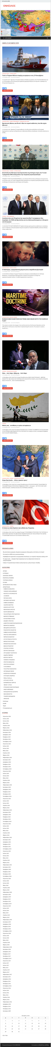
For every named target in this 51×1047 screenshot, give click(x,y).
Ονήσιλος (18, 77)
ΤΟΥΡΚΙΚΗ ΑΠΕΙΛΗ (13, 73)
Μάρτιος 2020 (6, 890)
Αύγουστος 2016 (7, 988)
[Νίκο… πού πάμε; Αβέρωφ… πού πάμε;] (25, 355)
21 (45, 1026)
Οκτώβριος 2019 (7, 901)
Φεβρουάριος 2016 (7, 1001)
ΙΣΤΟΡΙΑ (5, 582)
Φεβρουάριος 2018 (7, 947)
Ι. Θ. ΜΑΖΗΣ (6, 595)
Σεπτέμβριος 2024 (7, 769)
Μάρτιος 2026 (6, 727)
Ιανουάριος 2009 (7, 1011)
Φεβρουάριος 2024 (7, 785)
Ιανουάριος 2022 (7, 839)
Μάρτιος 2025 (6, 755)
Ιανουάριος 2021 (7, 867)
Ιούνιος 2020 (6, 883)
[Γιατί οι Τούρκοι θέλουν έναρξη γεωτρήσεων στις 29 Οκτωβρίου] (25, 59)
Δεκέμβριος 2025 (7, 734)
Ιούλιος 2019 (6, 908)
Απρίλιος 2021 (6, 860)
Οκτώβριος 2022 (7, 819)
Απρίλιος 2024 (6, 780)
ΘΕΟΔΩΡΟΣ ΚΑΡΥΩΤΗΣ (10, 627)
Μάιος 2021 (5, 858)
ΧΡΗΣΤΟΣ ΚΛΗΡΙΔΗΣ (9, 664)
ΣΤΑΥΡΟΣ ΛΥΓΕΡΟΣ (13, 267)
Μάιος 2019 (5, 912)
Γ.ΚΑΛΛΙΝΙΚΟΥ (7, 666)
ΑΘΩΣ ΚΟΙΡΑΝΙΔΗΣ (8, 689)
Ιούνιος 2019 (6, 910)
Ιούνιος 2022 (6, 828)
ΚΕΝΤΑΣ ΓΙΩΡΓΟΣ (8, 657)
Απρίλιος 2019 (6, 915)
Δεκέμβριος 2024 (7, 762)
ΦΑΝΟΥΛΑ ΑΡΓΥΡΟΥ (9, 607)
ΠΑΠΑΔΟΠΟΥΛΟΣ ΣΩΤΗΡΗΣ (12, 371)
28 (45, 1028)
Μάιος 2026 (5, 723)
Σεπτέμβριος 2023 (7, 796)
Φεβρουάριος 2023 (7, 810)
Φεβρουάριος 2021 (7, 864)
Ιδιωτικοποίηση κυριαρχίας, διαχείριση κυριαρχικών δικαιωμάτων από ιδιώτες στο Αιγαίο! (23, 552)
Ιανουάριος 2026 (7, 732)
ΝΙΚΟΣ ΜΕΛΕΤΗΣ (8, 694)
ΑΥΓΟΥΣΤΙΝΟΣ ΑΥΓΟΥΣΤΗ (10, 639)
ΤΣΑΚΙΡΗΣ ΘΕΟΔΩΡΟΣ (9, 696)
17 (18, 1026)
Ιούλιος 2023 (6, 800)
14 (45, 1023)
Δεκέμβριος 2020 (7, 869)
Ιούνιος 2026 (6, 721)
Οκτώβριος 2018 (7, 928)
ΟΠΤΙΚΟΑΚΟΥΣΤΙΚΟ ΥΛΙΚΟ (24, 121)
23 (12, 1028)
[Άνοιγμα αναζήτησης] (47, 38)
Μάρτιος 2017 (6, 972)
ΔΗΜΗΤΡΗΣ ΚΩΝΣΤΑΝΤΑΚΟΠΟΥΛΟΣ (13, 623)
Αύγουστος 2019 (7, 906)
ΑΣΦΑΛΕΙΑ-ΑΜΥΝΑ (5, 73)
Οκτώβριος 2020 (7, 874)
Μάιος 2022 (5, 830)
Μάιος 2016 (5, 995)
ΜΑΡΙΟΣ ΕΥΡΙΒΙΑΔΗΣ (9, 616)
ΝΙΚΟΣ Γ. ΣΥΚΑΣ (8, 684)
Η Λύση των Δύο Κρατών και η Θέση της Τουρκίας (18, 528)
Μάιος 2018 (5, 940)
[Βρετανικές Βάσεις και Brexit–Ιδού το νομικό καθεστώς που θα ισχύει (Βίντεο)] (25, 107)
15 (5, 1026)
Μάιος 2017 (5, 967)
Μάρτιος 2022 (6, 835)
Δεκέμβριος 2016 (7, 979)
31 (18, 1031)
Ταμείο (4, 705)
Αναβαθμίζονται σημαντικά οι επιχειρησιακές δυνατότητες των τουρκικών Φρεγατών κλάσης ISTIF (25, 556)
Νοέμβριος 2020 (7, 871)
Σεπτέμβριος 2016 (7, 985)
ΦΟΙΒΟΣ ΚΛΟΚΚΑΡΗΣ (9, 589)
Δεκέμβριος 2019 (7, 896)
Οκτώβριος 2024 (7, 766)
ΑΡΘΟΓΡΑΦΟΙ (6, 587)
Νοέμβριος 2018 (7, 926)
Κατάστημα (5, 701)
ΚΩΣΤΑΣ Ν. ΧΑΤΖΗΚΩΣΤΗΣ (10, 593)
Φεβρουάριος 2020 (7, 892)
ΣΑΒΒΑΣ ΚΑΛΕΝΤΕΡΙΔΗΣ (10, 632)
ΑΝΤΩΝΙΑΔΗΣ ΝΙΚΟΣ (9, 671)
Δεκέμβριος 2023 (7, 789)
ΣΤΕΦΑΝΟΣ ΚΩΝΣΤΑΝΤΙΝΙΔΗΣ (11, 687)
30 (12, 1031)
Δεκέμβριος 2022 (7, 814)
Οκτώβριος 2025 (7, 739)
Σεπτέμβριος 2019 (7, 903)
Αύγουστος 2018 (7, 933)
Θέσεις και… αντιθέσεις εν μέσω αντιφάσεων (16, 425)
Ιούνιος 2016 (6, 992)
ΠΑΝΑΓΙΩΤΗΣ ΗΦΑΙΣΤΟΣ (10, 630)
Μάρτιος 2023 (6, 807)
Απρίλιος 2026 (6, 725)
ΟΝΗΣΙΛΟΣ (9, 5)
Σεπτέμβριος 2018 (7, 931)
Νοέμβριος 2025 (7, 737)
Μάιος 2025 (5, 750)
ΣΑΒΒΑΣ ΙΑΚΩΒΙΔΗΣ (9, 602)
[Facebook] (3, 87)
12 (32, 1023)
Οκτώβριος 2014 (7, 1008)
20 (38, 1026)
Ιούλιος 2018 (6, 935)
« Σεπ (3, 1035)
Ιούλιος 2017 (6, 963)
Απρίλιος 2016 (6, 997)
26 (32, 1028)
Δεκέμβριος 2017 (7, 951)
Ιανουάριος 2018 (7, 949)
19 (32, 1026)
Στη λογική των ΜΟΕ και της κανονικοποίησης (13, 554)
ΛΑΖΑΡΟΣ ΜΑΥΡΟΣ (8, 605)
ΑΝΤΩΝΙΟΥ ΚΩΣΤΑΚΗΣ (9, 600)
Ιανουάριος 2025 (7, 759)
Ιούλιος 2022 (6, 826)
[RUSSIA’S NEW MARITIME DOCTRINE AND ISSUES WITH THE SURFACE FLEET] (25, 302)
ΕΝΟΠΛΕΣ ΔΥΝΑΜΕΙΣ (13, 317)
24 (18, 1028)
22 (5, 1028)
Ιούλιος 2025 (6, 746)
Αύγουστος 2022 (7, 823)
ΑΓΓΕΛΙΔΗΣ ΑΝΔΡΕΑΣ (9, 675)
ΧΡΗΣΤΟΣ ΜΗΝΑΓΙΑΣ (9, 662)
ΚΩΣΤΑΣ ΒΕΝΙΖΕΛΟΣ (10, 216)
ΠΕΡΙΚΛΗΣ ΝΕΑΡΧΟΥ (9, 637)
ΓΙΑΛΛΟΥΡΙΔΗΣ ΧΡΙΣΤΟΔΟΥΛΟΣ (12, 614)
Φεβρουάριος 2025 (7, 757)
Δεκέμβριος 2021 (7, 842)
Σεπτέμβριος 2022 (7, 821)
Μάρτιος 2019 (6, 917)
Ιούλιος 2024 (6, 773)
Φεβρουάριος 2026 (7, 730)
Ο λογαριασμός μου (7, 708)
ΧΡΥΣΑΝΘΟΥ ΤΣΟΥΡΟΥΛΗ (10, 653)
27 (38, 1028)
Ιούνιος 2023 (6, 803)
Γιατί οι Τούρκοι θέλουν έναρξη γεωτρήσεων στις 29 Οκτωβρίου (22, 75)
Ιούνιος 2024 (6, 775)
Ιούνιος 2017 (6, 965)
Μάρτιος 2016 (6, 999)
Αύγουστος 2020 (7, 878)
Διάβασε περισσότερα (7, 90)
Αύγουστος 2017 (7, 960)
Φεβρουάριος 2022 (7, 837)
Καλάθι (4, 703)
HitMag (47, 1045)
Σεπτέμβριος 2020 (7, 876)
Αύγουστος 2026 (7, 716)
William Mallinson (8, 678)
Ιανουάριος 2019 (7, 922)
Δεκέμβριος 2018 (7, 924)
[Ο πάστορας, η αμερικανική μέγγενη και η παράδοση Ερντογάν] (25, 253)
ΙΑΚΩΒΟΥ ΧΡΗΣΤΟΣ (9, 621)
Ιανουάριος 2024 (7, 787)
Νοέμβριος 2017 (7, 954)
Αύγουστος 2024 (7, 771)
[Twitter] (6, 87)
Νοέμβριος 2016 (7, 981)
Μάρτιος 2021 (6, 862)
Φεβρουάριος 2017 (7, 974)
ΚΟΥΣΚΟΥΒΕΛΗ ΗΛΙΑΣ (9, 618)
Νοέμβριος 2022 (7, 816)
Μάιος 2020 (5, 885)
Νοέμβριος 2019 (7, 899)
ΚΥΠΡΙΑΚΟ (11, 170)
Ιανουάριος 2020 (7, 894)
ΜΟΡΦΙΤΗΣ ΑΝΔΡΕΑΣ (9, 625)
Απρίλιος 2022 (6, 832)
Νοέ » (6, 1035)
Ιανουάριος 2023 (7, 812)
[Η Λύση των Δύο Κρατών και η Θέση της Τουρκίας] (25, 512)
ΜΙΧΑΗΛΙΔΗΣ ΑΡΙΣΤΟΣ (9, 609)
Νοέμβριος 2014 (7, 1006)
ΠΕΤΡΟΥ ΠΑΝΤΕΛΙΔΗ (9, 650)
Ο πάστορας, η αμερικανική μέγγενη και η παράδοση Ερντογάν (22, 269)
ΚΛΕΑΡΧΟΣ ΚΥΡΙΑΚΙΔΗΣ (10, 673)
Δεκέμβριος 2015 (7, 1004)
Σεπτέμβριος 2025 (7, 741)
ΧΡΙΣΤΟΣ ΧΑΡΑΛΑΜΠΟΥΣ (10, 634)
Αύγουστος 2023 (7, 798)
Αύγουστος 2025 (7, 743)
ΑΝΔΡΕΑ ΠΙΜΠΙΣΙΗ (8, 655)
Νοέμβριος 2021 (7, 844)
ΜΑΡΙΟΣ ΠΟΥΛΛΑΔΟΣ (9, 641)
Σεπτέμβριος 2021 (7, 848)
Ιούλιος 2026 (6, 718)
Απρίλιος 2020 (6, 887)
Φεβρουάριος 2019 (7, 919)
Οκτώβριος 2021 (7, 846)
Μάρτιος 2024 (6, 782)
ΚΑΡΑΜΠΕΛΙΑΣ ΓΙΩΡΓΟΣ (10, 682)
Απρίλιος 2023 (6, 805)
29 (5, 1031)
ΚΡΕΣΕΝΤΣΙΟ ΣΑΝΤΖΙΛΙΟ (10, 643)
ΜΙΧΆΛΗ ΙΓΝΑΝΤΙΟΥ (8, 646)
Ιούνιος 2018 (6, 938)
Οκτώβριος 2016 (7, 983)
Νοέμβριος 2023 (7, 791)
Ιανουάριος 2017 (7, 976)
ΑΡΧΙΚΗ (5, 571)
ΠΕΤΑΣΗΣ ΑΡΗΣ (8, 598)
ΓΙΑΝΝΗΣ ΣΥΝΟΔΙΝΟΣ (9, 659)
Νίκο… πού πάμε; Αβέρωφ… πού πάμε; (14, 373)
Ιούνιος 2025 (6, 748)
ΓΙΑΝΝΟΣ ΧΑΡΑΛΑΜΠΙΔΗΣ (14, 121)
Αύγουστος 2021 (7, 851)
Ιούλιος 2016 (6, 990)
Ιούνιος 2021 (6, 855)
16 (12, 1026)
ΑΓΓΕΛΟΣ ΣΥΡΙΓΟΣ (8, 680)
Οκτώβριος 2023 (7, 794)
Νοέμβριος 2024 (7, 764)
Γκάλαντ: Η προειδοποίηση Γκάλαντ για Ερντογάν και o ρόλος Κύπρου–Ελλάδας (21, 562)
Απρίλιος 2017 (6, 969)
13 (38, 1023)
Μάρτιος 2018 (6, 944)
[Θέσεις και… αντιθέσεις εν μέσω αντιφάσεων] (25, 407)
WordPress (41, 1045)
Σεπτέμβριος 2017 (7, 958)
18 (25, 1026)
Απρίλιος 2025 (6, 753)
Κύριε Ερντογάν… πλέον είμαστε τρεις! (14, 480)
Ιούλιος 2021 (6, 853)
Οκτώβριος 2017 (7, 956)
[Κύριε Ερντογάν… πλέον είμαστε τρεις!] (25, 461)
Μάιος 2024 (5, 778)
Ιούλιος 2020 (6, 880)
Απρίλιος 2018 (6, 942)
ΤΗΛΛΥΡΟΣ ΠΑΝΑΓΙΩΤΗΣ (10, 668)
